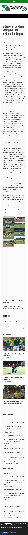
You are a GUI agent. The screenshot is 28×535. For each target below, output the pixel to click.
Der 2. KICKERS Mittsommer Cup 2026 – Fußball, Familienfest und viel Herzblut (13, 402)
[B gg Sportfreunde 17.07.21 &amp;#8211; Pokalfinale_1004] (8, 243)
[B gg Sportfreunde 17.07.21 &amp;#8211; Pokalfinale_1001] (19, 219)
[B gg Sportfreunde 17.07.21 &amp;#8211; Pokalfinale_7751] (19, 265)
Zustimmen (5, 532)
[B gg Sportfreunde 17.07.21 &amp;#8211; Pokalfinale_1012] (8, 219)
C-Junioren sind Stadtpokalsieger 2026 (14, 452)
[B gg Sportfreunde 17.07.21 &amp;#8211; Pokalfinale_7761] (19, 232)
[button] (4, 316)
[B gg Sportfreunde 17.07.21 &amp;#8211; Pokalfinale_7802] (8, 235)
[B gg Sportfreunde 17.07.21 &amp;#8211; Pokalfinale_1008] (19, 248)
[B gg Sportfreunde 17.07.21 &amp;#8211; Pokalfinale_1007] (8, 276)
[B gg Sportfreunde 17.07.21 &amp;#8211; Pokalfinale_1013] (8, 294)
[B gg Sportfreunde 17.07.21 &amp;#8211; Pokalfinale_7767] (8, 251)
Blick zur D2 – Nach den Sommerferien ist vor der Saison (14, 354)
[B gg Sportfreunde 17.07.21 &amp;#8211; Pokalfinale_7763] (8, 268)
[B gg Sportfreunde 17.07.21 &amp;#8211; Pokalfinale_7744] (8, 227)
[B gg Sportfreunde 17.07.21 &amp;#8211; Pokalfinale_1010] (8, 285)
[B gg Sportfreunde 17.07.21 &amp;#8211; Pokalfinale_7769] (19, 282)
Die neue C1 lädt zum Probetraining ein (14, 455)
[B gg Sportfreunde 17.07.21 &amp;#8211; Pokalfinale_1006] (19, 273)
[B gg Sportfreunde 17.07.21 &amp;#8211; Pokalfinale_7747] (8, 259)
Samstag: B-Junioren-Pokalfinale (13, 321)
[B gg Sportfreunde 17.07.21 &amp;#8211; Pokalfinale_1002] (19, 225)
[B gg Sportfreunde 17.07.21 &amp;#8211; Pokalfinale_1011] (19, 290)
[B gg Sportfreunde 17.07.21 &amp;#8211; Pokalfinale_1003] (19, 256)
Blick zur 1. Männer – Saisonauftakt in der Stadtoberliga (14, 378)
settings (22, 527)
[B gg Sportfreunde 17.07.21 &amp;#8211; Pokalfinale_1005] (19, 240)
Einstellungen (13, 532)
